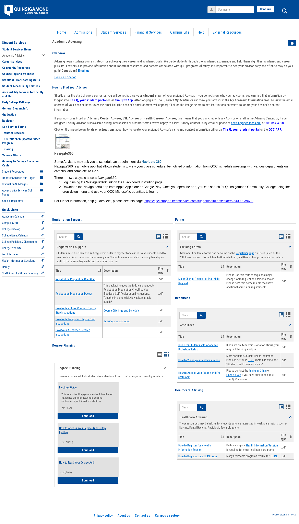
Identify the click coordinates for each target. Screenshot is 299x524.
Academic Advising (13, 55)
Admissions (83, 32)
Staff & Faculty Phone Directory (20, 273)
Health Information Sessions (18, 260)
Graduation (9, 114)
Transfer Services (13, 133)
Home (61, 32)
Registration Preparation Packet (74, 293)
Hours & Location (65, 77)
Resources (182, 298)
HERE (251, 360)
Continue (265, 9)
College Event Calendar (15, 235)
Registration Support (67, 220)
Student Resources (13, 171)
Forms (179, 220)
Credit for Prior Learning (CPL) (21, 80)
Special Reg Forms (13, 200)
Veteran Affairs (11, 155)
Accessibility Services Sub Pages (17, 192)
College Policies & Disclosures (19, 241)
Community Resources (16, 67)
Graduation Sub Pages (15, 184)
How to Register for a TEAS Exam (197, 456)
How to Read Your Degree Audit (77, 462)
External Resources (227, 32)
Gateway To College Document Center (20, 163)
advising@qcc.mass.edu (246, 123)
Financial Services (148, 32)
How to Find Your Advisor (69, 87)
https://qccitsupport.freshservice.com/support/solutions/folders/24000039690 (198, 201)
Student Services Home (17, 49)
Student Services (113, 32)
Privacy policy (103, 515)
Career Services (12, 61)
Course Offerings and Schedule (122, 310)
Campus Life (179, 32)
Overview (58, 53)
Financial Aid (233, 375)
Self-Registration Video (117, 321)
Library (6, 267)
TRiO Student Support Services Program (21, 141)
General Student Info (15, 108)
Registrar (8, 120)
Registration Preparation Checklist (75, 279)
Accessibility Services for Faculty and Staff (22, 94)
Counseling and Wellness (18, 73)
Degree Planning (63, 345)
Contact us (142, 515)
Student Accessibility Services (21, 86)
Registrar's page (245, 253)
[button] (78, 236)
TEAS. (274, 456)
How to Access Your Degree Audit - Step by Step (82, 430)
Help (201, 32)
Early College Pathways (16, 102)
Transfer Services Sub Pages (18, 177)
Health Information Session (262, 445)
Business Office (258, 370)
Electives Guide (68, 387)
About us (124, 515)
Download (97, 416)
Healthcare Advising (189, 390)
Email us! (84, 71)
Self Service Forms (14, 126)
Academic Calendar (13, 216)
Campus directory (167, 515)
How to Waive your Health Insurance (199, 360)
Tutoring (7, 149)
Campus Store (10, 222)
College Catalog (11, 229)
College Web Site (12, 248)
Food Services (10, 254)
